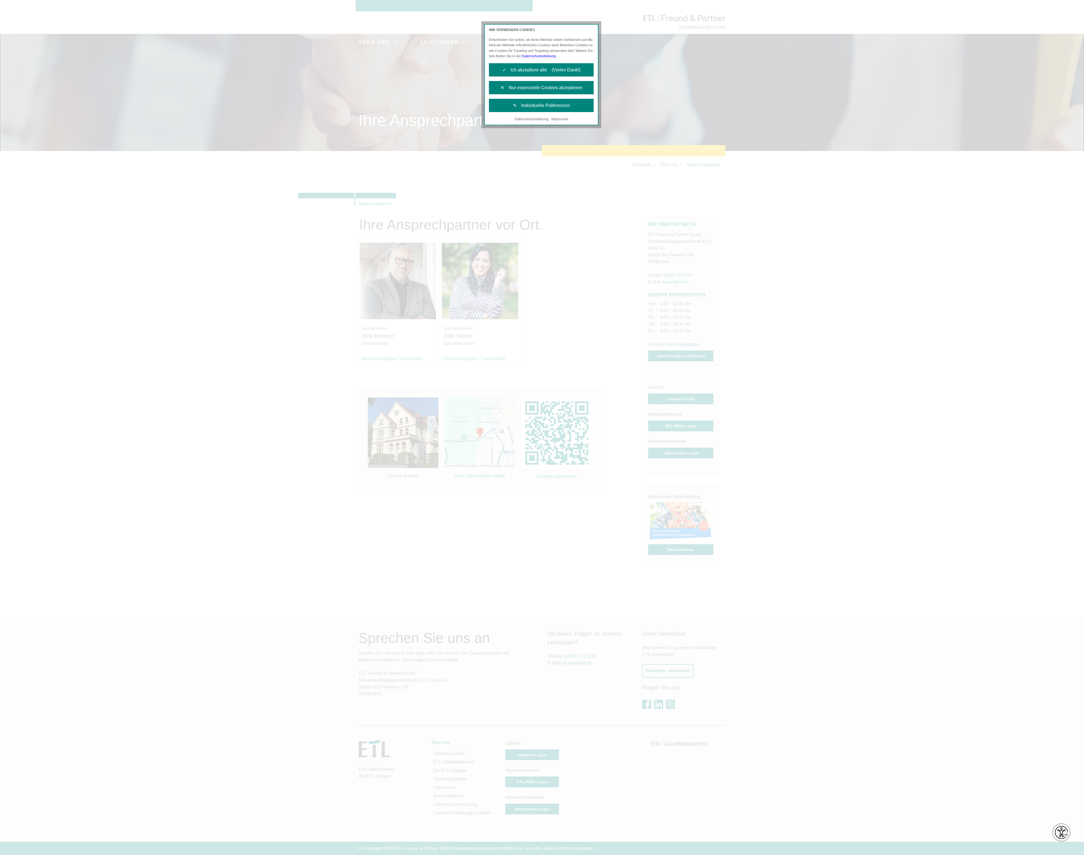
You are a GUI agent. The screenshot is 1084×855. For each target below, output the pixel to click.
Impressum (559, 119)
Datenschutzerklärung (539, 56)
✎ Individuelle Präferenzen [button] (541, 105)
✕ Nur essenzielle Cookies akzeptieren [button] (541, 87)
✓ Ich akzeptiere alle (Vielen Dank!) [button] (541, 69)
